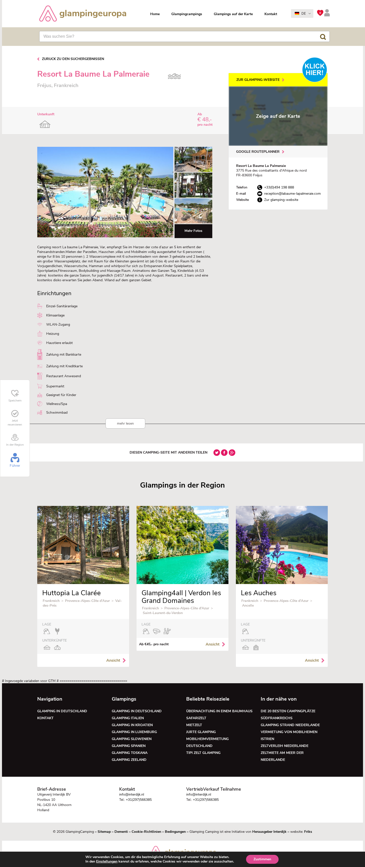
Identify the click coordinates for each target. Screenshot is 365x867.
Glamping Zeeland (129, 759)
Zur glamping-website (258, 79)
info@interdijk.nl (131, 794)
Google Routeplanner (258, 151)
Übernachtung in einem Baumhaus (219, 711)
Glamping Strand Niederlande (290, 725)
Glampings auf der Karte (233, 14)
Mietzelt (194, 725)
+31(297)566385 (139, 799)
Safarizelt (196, 718)
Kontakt (270, 14)
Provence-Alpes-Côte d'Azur (87, 600)
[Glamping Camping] (82, 14)
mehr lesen (125, 423)
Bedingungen (175, 831)
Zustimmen (262, 859)
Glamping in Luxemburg (134, 732)
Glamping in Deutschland (62, 711)
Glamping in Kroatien (132, 725)
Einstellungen (106, 861)
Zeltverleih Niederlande (285, 745)
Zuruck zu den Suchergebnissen (73, 59)
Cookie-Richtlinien (146, 831)
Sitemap (104, 831)
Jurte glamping (201, 732)
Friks (308, 831)
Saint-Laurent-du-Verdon (163, 613)
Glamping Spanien (129, 745)
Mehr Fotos (193, 230)
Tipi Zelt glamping (203, 752)
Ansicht (113, 660)
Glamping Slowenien (131, 739)
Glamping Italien (128, 718)
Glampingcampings (186, 14)
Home (155, 14)
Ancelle (248, 605)
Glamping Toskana (129, 752)
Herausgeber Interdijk (269, 831)
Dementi (121, 831)
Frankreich (51, 600)
